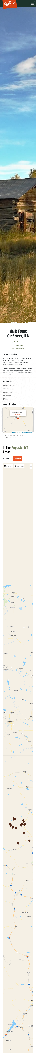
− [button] (31, 468)
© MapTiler (18, 432)
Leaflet (13, 432)
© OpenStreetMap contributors (27, 432)
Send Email (19, 345)
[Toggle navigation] (32, 3)
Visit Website (19, 348)
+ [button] (31, 465)
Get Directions (19, 342)
